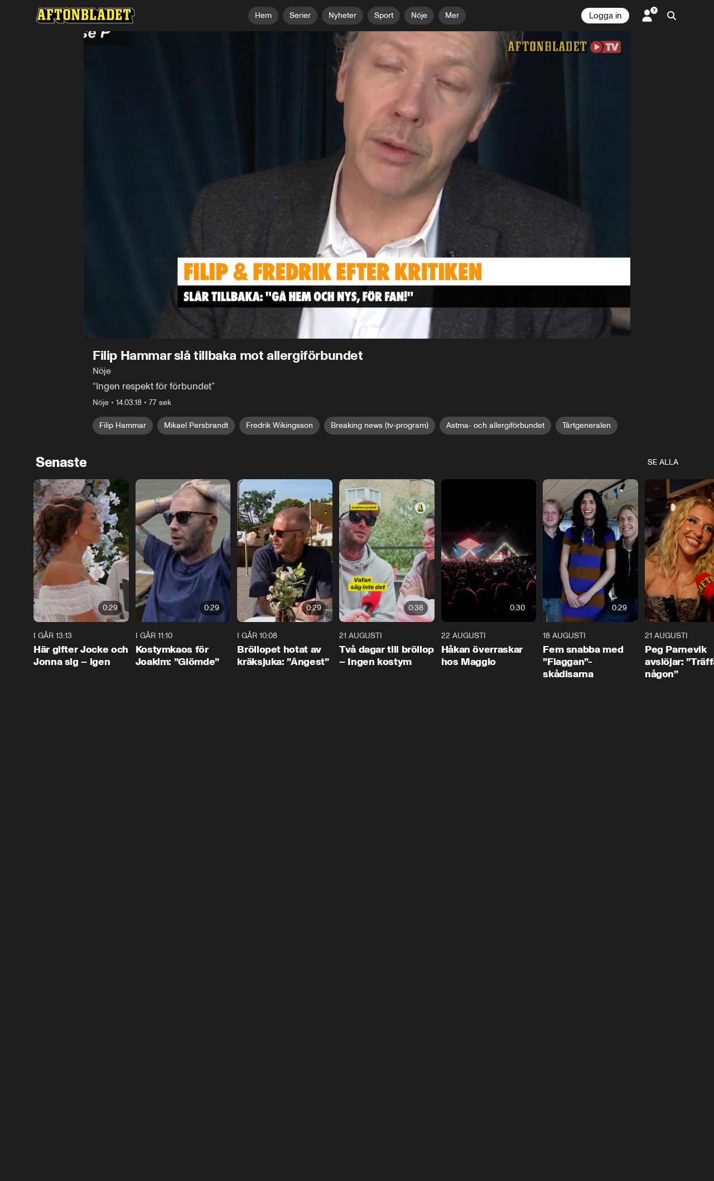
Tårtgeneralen (586, 425)
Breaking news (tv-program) (379, 425)
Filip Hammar (122, 425)
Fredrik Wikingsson (279, 425)
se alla (663, 462)
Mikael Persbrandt (196, 425)
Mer (452, 15)
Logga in (605, 16)
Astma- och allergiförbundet (495, 425)
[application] (357, 185)
